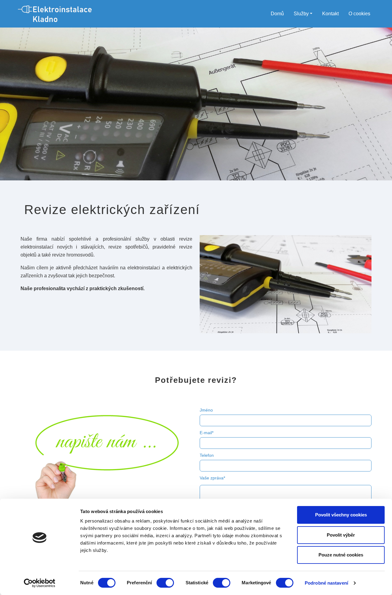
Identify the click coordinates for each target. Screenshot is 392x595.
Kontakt (330, 13)
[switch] (165, 583)
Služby (301, 13)
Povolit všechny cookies (341, 514)
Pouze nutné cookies (340, 554)
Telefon (207, 455)
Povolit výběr (341, 535)
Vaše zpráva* (212, 477)
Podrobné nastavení (326, 583)
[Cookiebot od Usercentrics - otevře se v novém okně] (39, 583)
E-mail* (206, 432)
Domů (277, 13)
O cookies (359, 13)
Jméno (206, 410)
